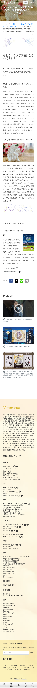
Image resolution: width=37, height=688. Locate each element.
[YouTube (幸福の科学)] (17, 466)
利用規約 (14, 665)
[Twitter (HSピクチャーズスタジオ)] (21, 504)
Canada (6, 607)
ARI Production (9, 526)
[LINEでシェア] (21, 281)
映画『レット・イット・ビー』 (11, 511)
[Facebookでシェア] (11, 281)
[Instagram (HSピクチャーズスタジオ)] (29, 504)
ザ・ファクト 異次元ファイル (12, 534)
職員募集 (27, 669)
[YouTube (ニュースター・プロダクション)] (28, 525)
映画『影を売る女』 (9, 516)
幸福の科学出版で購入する (13, 272)
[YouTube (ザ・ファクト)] (12, 531)
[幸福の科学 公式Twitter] (7, 659)
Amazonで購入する (11, 268)
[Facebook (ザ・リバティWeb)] (20, 491)
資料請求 (18, 669)
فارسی (5, 627)
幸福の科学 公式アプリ (10, 477)
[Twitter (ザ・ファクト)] (14, 531)
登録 (31, 653)
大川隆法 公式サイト (9, 468)
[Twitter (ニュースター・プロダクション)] (22, 525)
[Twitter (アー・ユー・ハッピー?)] (19, 495)
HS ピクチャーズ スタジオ (11, 503)
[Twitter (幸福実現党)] (12, 545)
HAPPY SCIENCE (19, 678)
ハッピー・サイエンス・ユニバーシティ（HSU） (16, 556)
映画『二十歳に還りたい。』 (11, 513)
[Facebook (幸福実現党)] (14, 545)
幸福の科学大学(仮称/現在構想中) (14, 564)
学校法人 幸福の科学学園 (11, 558)
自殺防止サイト (8, 594)
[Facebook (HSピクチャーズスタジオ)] (24, 504)
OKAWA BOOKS (9, 631)
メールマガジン (8, 470)
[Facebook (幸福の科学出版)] (17, 487)
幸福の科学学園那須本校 (11, 560)
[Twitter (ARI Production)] (17, 527)
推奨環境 (22, 665)
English (31, 2)
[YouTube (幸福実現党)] (17, 545)
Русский (8, 624)
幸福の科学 (6, 466)
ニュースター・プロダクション (12, 524)
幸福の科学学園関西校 (10, 562)
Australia (6, 618)
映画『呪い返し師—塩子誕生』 (12, 509)
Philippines (7, 616)
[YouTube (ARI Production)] (20, 527)
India (5, 614)
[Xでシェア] (16, 281)
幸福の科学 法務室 (9, 476)
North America (9, 605)
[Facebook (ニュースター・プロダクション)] (25, 525)
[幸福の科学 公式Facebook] (4, 659)
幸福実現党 (6, 544)
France (6, 611)
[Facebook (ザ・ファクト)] (17, 531)
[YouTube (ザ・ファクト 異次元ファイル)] (22, 535)
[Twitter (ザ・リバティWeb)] (17, 491)
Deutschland (8, 609)
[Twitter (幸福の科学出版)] (15, 487)
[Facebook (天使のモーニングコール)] (22, 537)
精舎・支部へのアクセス (10, 474)
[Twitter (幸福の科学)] (12, 466)
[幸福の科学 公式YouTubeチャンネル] (10, 659)
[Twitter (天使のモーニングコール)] (20, 537)
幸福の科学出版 (8, 487)
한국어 (5, 622)
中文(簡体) (6, 620)
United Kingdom (9, 613)
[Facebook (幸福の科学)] (14, 466)
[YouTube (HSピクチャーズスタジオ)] (26, 504)
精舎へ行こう (7, 472)
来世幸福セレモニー (9, 585)
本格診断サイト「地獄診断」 (11, 479)
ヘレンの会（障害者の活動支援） (13, 595)
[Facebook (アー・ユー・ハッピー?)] (22, 495)
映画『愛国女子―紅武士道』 (11, 507)
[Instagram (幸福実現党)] (20, 545)
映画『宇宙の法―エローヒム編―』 (13, 505)
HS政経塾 (6, 565)
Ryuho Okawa (8, 629)
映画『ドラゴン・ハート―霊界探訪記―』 (15, 515)
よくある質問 (25, 667)
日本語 (25, 2)
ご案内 (6, 665)
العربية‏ (5, 626)
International (8, 603)
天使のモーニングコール (10, 536)
